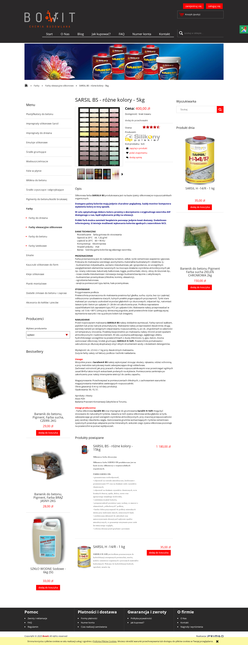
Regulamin (33, 626)
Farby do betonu (38, 236)
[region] (124, 62)
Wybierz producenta (36, 328)
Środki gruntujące (36, 151)
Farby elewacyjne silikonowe (45, 227)
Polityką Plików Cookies (105, 641)
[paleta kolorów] (81, 174)
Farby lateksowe (38, 245)
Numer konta (87, 622)
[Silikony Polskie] (142, 137)
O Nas (184, 618)
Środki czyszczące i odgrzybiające (45, 189)
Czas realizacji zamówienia (94, 626)
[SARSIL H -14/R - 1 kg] (84, 556)
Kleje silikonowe (35, 274)
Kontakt (185, 622)
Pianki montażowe (36, 283)
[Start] (49, 24)
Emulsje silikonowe (37, 142)
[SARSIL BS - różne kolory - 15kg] (84, 450)
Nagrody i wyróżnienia (192, 626)
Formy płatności (89, 618)
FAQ (30, 622)
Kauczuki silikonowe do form (42, 264)
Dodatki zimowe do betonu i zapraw (46, 293)
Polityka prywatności (141, 618)
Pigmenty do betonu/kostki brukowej (46, 199)
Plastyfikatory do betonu (39, 114)
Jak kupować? (137, 622)
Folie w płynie (34, 170)
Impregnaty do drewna (39, 133)
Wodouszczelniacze (37, 161)
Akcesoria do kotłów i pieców (42, 302)
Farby (29, 208)
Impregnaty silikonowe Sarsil (42, 123)
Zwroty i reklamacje (37, 618)
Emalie (30, 255)
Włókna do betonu (36, 180)
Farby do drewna (38, 218)
